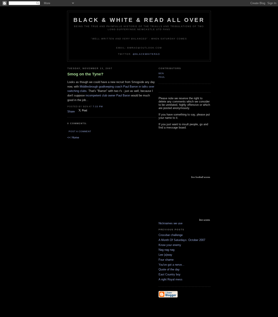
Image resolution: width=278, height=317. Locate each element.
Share (71, 111)
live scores (204, 219)
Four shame (166, 259)
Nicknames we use (170, 223)
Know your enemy (170, 245)
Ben (161, 73)
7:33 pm (98, 106)
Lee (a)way (165, 254)
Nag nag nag (166, 249)
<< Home (73, 137)
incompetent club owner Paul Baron (108, 95)
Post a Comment (80, 131)
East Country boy (169, 274)
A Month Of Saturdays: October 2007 (182, 240)
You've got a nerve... (171, 264)
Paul (162, 77)
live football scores (200, 177)
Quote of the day (169, 269)
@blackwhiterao (146, 54)
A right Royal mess (170, 279)
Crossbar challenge (171, 235)
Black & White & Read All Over (139, 20)
